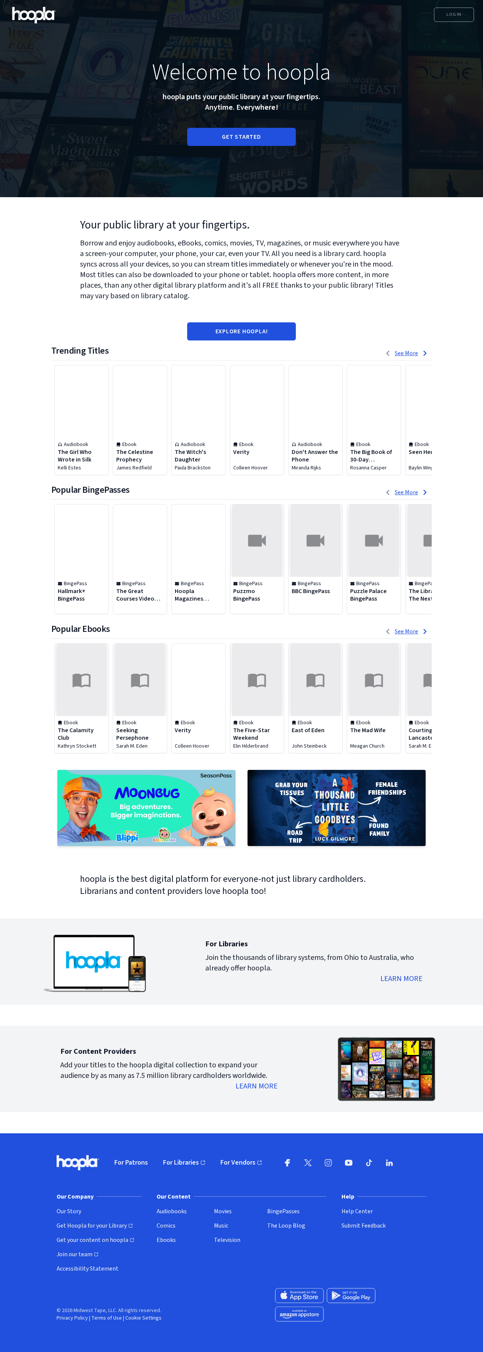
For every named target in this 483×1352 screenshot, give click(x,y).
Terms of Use (106, 1318)
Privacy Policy (72, 1318)
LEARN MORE (401, 978)
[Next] (425, 353)
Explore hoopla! (241, 331)
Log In (453, 14)
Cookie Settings (143, 1318)
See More (406, 353)
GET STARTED (241, 137)
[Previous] (388, 353)
